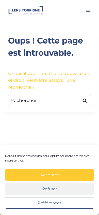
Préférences (49, 202)
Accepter (49, 174)
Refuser (49, 188)
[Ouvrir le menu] (88, 10)
